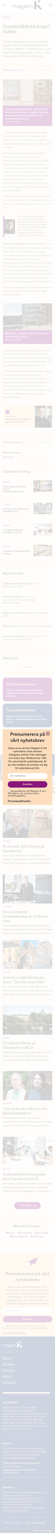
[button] (47, 733)
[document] (27, 767)
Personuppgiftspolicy (19, 801)
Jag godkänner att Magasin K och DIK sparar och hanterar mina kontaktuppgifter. (27, 793)
